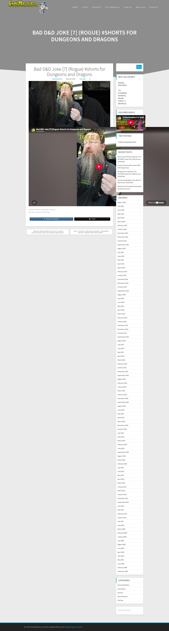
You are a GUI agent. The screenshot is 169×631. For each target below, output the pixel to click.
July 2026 (121, 206)
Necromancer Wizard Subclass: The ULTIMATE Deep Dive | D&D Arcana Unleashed (129, 159)
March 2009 (121, 529)
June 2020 (121, 410)
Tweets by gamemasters (127, 142)
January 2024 (122, 321)
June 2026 (121, 210)
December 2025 (123, 233)
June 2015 (121, 471)
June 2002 (121, 548)
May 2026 (121, 214)
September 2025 (123, 245)
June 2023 (121, 348)
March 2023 (121, 360)
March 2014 (121, 491)
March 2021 (121, 391)
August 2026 (122, 202)
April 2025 (121, 264)
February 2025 (122, 272)
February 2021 (122, 395)
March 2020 (121, 421)
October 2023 (122, 333)
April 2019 (121, 437)
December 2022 (123, 371)
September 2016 (123, 452)
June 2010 (121, 525)
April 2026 (121, 218)
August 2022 (122, 379)
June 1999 (121, 564)
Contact (154, 7)
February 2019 (122, 444)
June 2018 (121, 448)
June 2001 (121, 556)
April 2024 (121, 310)
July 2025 (121, 252)
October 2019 (122, 429)
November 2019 (123, 425)
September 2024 (123, 291)
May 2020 (121, 414)
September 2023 (123, 337)
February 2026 (122, 225)
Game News (121, 589)
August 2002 (122, 544)
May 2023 (121, 352)
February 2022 (122, 383)
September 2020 (123, 402)
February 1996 (122, 567)
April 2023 (121, 356)
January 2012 (122, 518)
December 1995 (123, 571)
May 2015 (121, 475)
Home (75, 7)
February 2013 (122, 514)
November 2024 (123, 283)
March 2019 (121, 441)
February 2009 (122, 533)
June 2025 (121, 256)
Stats (85, 7)
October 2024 (122, 287)
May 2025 (121, 260)
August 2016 (122, 456)
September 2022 (123, 375)
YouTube (82, 79)
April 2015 (121, 479)
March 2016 (121, 460)
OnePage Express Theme (73, 627)
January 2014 (122, 494)
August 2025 (122, 248)
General (120, 593)
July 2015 (121, 468)
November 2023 (123, 329)
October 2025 (122, 241)
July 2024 (121, 298)
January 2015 (122, 487)
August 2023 (122, 341)
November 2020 (123, 398)
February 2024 (122, 318)
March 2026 (121, 222)
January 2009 (122, 537)
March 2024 (121, 314)
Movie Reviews (123, 596)
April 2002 (121, 552)
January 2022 (122, 387)
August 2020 (122, 406)
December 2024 (123, 279)
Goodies (96, 7)
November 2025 (123, 237)
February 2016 (122, 464)
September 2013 (123, 502)
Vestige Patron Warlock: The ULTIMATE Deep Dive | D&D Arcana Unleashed (129, 174)
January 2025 (122, 275)
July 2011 (121, 521)
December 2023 (123, 325)
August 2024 (122, 295)
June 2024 (121, 302)
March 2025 (121, 268)
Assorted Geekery (123, 585)
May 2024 (121, 306)
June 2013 (121, 506)
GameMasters (57, 79)
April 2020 (121, 418)
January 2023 (122, 368)
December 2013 (123, 498)
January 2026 (122, 229)
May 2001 (121, 560)
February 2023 (122, 364)
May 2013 (121, 510)
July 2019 (121, 433)
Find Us (128, 7)
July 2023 (121, 345)
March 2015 (121, 483)
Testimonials (112, 7)
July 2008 (121, 541)
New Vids (141, 7)
